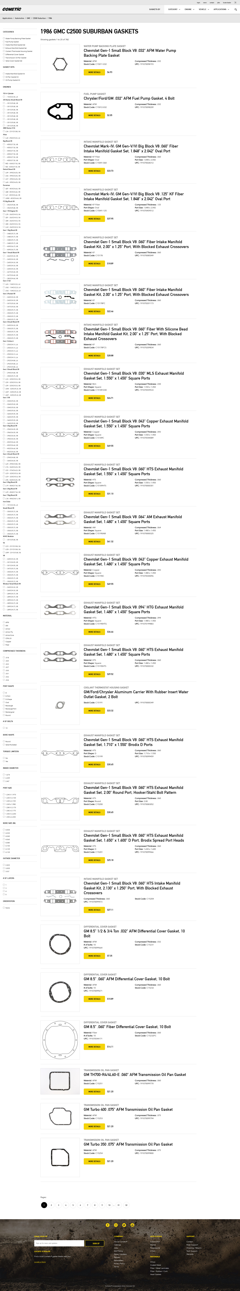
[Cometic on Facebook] (108, 1225)
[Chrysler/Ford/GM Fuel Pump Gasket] (60, 112)
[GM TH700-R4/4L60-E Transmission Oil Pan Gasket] (60, 1081)
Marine (153, 1245)
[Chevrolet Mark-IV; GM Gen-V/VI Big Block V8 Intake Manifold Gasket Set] (60, 159)
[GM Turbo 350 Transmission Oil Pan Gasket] (60, 1158)
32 (126, 1205)
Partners (117, 1257)
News (205, 2)
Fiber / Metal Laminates (159, 1268)
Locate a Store (40, 1262)
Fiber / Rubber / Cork (159, 1271)
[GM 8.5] (60, 944)
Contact (212, 2)
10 (109, 1205)
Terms (116, 1267)
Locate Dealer (227, 2)
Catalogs (117, 1245)
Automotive (19, 18)
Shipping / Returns (193, 1248)
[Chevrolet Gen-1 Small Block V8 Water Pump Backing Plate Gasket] (60, 64)
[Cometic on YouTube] (132, 1225)
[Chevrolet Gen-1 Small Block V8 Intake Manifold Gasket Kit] (60, 897)
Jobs (218, 2)
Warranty (190, 1254)
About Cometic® (120, 1242)
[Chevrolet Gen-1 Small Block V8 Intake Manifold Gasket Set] (60, 255)
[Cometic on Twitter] (124, 1225)
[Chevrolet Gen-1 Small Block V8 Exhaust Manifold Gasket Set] (60, 387)
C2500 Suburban (39, 18)
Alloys (152, 1262)
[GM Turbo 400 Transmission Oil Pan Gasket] (60, 1116)
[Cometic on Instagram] (116, 1225)
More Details (94, 72)
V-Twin (152, 1251)
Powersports (155, 1248)
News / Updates (120, 1254)
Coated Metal (155, 1265)
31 (119, 1205)
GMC (28, 18)
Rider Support (192, 1245)
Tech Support (191, 1251)
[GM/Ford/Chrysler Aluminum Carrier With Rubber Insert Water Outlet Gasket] (60, 705)
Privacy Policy (119, 1264)
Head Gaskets (155, 1274)
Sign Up (96, 1243)
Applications (7, 18)
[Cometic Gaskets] (10, 8)
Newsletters (118, 1260)
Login (198, 2)
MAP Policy (118, 1251)
